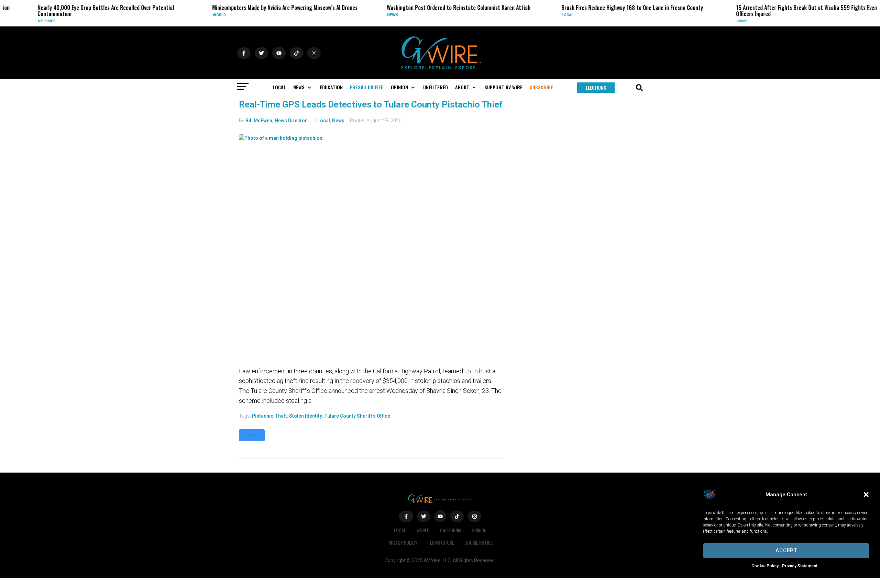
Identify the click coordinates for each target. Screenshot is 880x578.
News (380, 15)
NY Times (35, 21)
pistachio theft (269, 416)
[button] (866, 494)
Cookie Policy (765, 566)
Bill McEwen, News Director (276, 120)
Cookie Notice (478, 542)
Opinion (479, 530)
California (450, 530)
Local (556, 15)
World (207, 15)
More (252, 435)
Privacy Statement (799, 566)
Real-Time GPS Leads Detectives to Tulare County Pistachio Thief (371, 104)
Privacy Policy (402, 542)
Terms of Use (441, 542)
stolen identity (305, 416)
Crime (730, 21)
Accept (786, 550)
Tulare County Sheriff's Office (357, 416)
